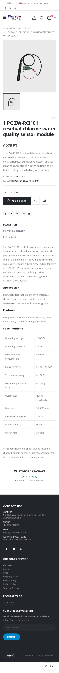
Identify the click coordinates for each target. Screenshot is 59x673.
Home (4, 28)
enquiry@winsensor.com (15, 532)
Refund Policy (9, 584)
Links (8, 3)
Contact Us (8, 569)
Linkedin (21, 549)
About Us (7, 565)
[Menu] (4, 17)
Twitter (11, 213)
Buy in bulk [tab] (9, 237)
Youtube (14, 549)
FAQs (5, 572)
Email (29, 213)
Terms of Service (11, 588)
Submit (11, 637)
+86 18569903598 (11, 525)
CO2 (6, 602)
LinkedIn (17, 213)
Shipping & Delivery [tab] (14, 230)
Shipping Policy (10, 576)
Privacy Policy (9, 580)
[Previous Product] (53, 118)
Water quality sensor (20, 28)
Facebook (5, 213)
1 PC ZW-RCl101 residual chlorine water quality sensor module (29, 128)
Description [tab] (10, 224)
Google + (23, 213)
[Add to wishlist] (36, 201)
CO (12, 602)
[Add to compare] (44, 201)
